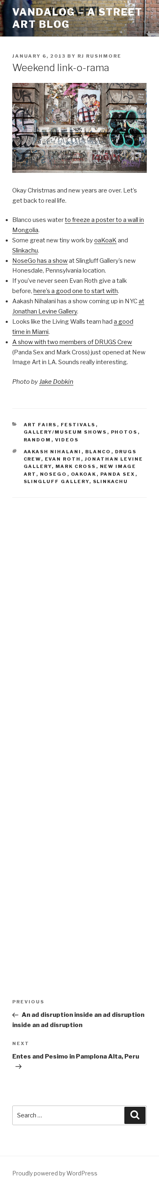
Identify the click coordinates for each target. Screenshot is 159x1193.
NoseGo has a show (40, 260)
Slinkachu (25, 250)
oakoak (84, 474)
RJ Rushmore (99, 56)
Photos (124, 432)
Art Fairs (40, 425)
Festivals (78, 425)
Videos (67, 440)
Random (37, 440)
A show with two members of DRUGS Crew (72, 342)
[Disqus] (79, 612)
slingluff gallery (56, 481)
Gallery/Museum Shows (65, 432)
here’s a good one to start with (75, 291)
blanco (98, 451)
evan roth (63, 459)
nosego (53, 474)
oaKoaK (105, 240)
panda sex (117, 474)
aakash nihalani (53, 451)
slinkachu (110, 481)
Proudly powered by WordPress (54, 1173)
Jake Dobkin (56, 381)
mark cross (75, 466)
